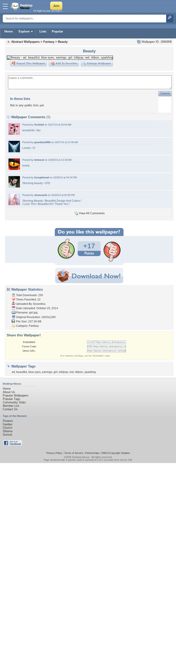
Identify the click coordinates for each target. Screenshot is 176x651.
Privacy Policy (54, 453)
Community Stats (14, 402)
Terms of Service (73, 453)
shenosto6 (40, 195)
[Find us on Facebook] (12, 445)
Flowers (8, 421)
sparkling (90, 372)
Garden (7, 424)
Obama (7, 431)
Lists (42, 31)
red (71, 372)
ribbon (79, 372)
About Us (9, 392)
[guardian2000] (14, 151)
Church (7, 427)
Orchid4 (39, 124)
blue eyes (34, 372)
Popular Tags (11, 399)
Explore (24, 31)
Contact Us (10, 409)
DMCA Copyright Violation (116, 453)
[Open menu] (5, 6)
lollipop (63, 372)
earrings (47, 372)
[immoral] (14, 169)
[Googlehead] (14, 186)
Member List (11, 405)
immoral (39, 159)
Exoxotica (39, 303)
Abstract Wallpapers (25, 41)
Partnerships (92, 453)
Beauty (63, 41)
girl (56, 372)
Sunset (7, 434)
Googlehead (41, 177)
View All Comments (92, 213)
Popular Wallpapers (15, 395)
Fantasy (48, 41)
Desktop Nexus (80, 457)
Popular (57, 31)
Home (8, 31)
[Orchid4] (14, 133)
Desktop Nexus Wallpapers (22, 6)
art (13, 372)
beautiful (21, 372)
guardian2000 (42, 142)
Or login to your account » (47, 10)
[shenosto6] (14, 204)
